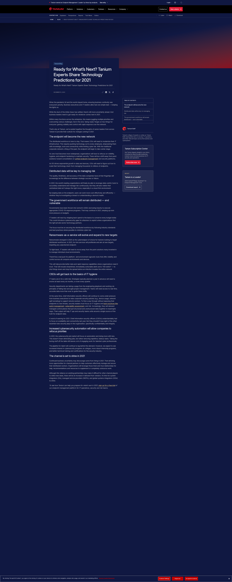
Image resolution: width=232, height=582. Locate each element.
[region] (116, 579)
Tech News (88, 15)
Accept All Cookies (191, 578)
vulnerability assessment (74, 306)
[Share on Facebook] (113, 92)
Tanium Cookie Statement (106, 578)
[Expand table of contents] (138, 121)
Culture (96, 15)
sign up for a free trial (106, 385)
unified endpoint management (86, 159)
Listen (162, 15)
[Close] (229, 579)
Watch (170, 15)
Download (180, 15)
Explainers (63, 15)
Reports (80, 15)
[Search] (181, 2)
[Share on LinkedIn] (106, 92)
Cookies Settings (164, 578)
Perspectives (72, 15)
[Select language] (175, 2)
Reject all (177, 578)
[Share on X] (109, 92)
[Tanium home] (56, 9)
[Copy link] (102, 92)
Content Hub (53, 15)
